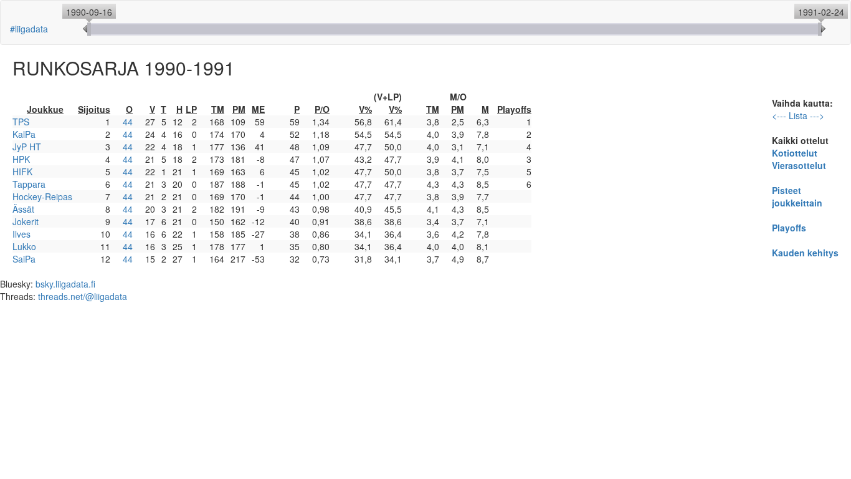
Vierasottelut (799, 165)
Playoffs (789, 227)
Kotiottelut (794, 153)
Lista (798, 115)
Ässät (23, 209)
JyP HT (26, 146)
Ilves (21, 234)
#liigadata (29, 28)
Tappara (28, 184)
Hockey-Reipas (42, 196)
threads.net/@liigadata (82, 296)
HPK (21, 159)
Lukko (24, 246)
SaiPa (24, 259)
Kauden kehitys (805, 252)
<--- (779, 115)
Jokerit (25, 221)
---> (817, 115)
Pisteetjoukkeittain (797, 196)
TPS (20, 121)
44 (128, 121)
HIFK (22, 171)
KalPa (24, 134)
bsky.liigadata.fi (65, 284)
